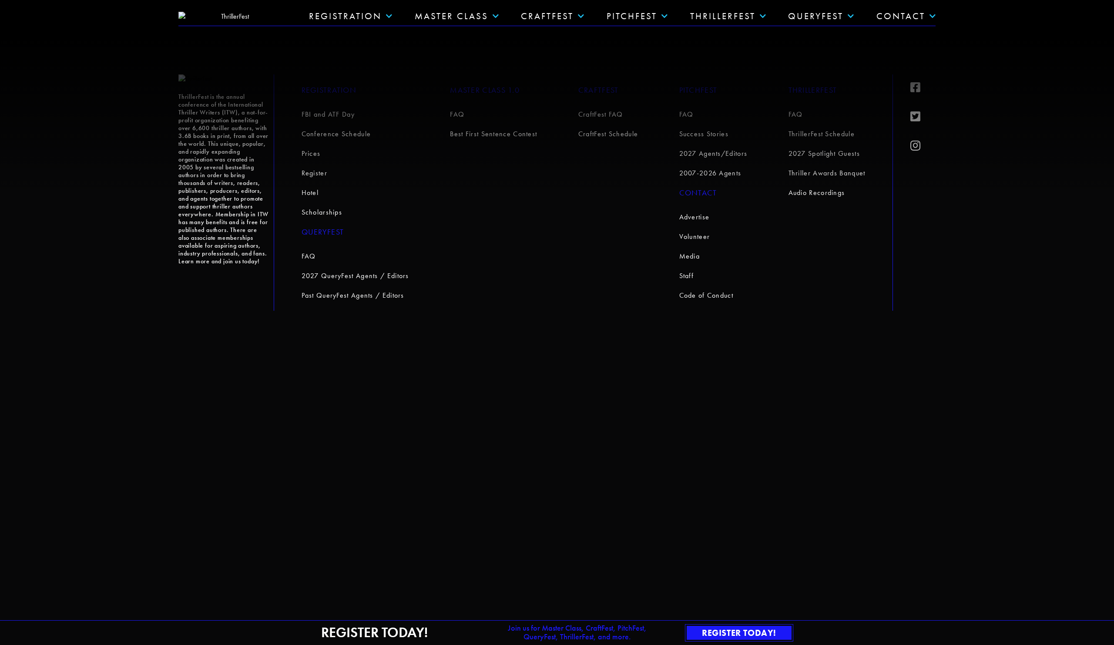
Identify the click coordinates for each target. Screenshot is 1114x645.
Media (689, 256)
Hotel (310, 192)
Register (314, 173)
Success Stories (704, 133)
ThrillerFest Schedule (822, 133)
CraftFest (547, 16)
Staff (686, 275)
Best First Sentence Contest (493, 133)
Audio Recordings (817, 192)
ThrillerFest (722, 16)
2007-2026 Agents (710, 173)
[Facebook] (923, 87)
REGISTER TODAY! (739, 632)
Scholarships (322, 212)
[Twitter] (923, 116)
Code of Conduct (706, 295)
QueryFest (815, 16)
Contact (900, 16)
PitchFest (632, 16)
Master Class (451, 16)
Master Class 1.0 (485, 90)
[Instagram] (923, 145)
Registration (329, 90)
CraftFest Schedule (608, 133)
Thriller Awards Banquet (827, 173)
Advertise (694, 217)
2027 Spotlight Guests (824, 153)
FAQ (309, 256)
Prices (311, 153)
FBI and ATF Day (328, 114)
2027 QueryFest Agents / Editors (355, 275)
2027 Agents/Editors (713, 153)
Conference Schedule (336, 133)
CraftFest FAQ (600, 114)
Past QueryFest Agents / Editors (353, 295)
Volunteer (694, 236)
